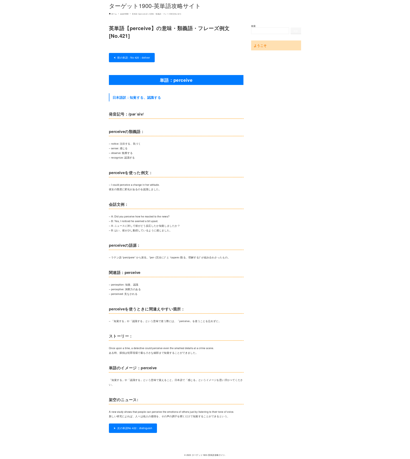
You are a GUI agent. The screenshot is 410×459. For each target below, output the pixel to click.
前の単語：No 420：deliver (133, 57)
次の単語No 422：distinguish (134, 428)
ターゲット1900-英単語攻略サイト (155, 5)
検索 (253, 26)
